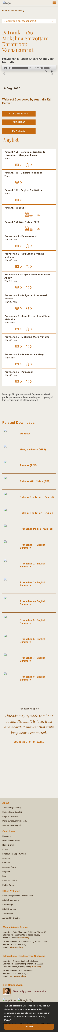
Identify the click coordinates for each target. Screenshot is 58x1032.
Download (19, 131)
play (9, 68)
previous (4, 68)
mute (41, 68)
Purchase (18, 122)
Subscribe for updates (29, 742)
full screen (46, 71)
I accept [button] (29, 1026)
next (51, 71)
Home (4, 10)
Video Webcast (19, 114)
